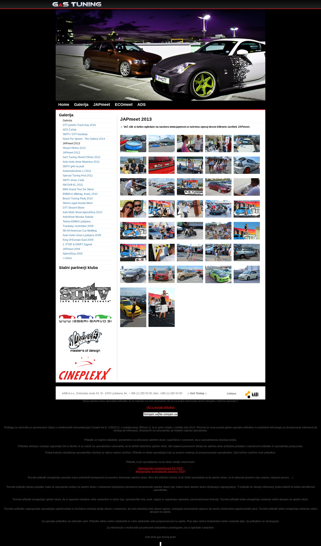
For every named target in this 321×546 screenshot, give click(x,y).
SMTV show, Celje (73, 180)
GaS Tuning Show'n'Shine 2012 (81, 157)
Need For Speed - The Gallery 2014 (84, 138)
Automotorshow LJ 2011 (77, 171)
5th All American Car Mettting (80, 230)
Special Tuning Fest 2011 (78, 175)
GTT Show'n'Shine (74, 207)
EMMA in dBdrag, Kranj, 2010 (80, 193)
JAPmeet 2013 (71, 143)
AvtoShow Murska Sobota (78, 216)
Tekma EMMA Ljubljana (77, 221)
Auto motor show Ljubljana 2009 (82, 235)
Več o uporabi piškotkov (161, 407)
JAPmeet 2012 (71, 152)
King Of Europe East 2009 (78, 239)
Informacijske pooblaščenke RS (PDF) (160, 468)
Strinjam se (151, 414)
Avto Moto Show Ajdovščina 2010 (82, 212)
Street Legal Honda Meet (77, 203)
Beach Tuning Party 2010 (78, 198)
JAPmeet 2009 (71, 249)
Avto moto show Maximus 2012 (81, 161)
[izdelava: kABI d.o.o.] (241, 394)
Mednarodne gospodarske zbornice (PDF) (161, 471)
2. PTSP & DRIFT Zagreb (77, 244)
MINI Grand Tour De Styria (78, 189)
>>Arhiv (67, 258)
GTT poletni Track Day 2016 (79, 125)
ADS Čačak (69, 129)
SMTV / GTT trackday (75, 134)
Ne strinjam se (168, 414)
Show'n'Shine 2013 (74, 148)
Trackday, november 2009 (78, 226)
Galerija (67, 120)
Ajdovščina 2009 (73, 253)
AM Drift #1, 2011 (73, 184)
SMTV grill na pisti (73, 166)
